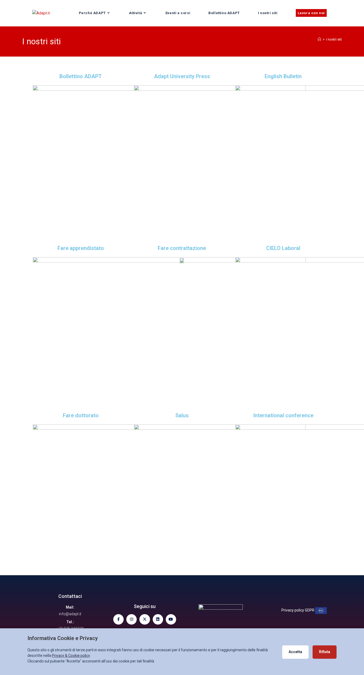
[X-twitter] (144, 619)
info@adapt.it (70, 614)
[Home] (319, 39)
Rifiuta (324, 652)
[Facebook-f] (118, 619)
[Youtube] (171, 619)
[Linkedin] (158, 619)
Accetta (295, 652)
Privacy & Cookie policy (71, 655)
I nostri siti (334, 39)
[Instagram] (131, 619)
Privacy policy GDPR (298, 610)
